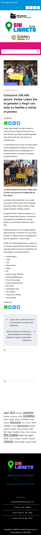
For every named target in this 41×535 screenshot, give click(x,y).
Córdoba (11, 419)
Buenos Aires (14, 416)
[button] (20, 45)
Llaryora (19, 429)
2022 (6, 412)
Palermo (23, 432)
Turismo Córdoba (19, 442)
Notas (5, 90)
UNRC (34, 442)
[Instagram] (34, 7)
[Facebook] (27, 7)
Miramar (10, 432)
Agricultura (19, 413)
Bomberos (7, 416)
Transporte (32, 438)
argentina (28, 412)
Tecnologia (24, 438)
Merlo (31, 429)
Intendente (7, 429)
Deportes (17, 419)
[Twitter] (31, 7)
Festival (34, 422)
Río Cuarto (29, 435)
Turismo (8, 441)
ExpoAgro (28, 422)
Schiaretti (17, 438)
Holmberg (32, 426)
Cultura (6, 419)
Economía (31, 419)
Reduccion (33, 432)
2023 (12, 412)
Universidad (28, 442)
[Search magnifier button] (37, 51)
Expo (23, 422)
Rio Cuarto (11, 434)
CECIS (20, 416)
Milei (5, 432)
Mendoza (25, 429)
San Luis (11, 438)
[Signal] (38, 7)
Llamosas (13, 429)
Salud (6, 438)
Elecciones (15, 422)
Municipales (16, 432)
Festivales (7, 426)
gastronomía (23, 425)
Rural (21, 435)
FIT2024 (14, 425)
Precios (28, 432)
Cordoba (28, 415)
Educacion (6, 422)
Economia (24, 419)
